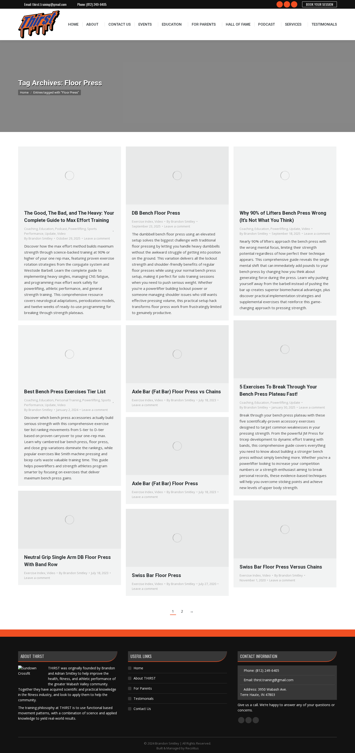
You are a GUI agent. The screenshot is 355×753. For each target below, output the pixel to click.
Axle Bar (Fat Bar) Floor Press (165, 483)
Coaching (31, 229)
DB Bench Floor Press (156, 213)
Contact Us (142, 708)
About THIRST (145, 678)
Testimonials (144, 698)
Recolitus (192, 748)
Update (50, 233)
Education (46, 229)
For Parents (143, 688)
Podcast (61, 229)
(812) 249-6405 (96, 4)
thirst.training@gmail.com (49, 4)
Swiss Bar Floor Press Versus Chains (281, 567)
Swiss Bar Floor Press (156, 575)
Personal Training (68, 400)
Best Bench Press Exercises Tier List (65, 392)
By (38, 238)
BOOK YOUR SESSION (319, 4)
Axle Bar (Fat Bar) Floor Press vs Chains (176, 392)
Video (61, 233)
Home (138, 668)
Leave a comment (97, 238)
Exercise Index (142, 221)
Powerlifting (77, 229)
